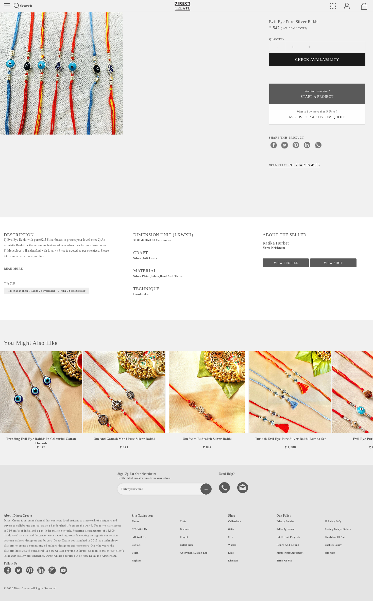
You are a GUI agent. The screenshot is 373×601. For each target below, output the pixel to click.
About (135, 521)
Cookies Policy (333, 544)
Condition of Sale (335, 537)
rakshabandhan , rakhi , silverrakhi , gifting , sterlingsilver (47, 290)
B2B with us (139, 529)
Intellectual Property (288, 537)
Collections (234, 521)
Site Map (330, 552)
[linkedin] (307, 144)
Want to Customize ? (317, 94)
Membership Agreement (290, 552)
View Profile (286, 263)
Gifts (231, 529)
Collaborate (186, 544)
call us (225, 487)
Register (136, 560)
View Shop (333, 263)
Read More (13, 268)
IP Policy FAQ (333, 521)
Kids (231, 552)
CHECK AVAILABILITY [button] (317, 60)
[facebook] (273, 144)
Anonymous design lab (194, 552)
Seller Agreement (286, 529)
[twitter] (284, 144)
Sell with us (139, 537)
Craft (183, 521)
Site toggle (7, 5)
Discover (185, 529)
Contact (136, 544)
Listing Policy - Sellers (338, 529)
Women (232, 544)
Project (184, 537)
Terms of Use (284, 560)
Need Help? (294, 165)
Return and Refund (288, 544)
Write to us (243, 487)
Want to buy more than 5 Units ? (317, 114)
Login (135, 552)
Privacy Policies (286, 521)
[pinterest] (295, 144)
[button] (367, 400)
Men (230, 537)
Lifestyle (233, 560)
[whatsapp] (318, 144)
